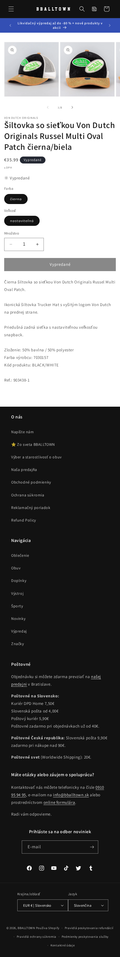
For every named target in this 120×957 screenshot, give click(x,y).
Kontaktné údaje (63, 945)
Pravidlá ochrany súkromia (37, 937)
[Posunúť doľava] (48, 107)
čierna (19, 200)
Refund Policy (23, 520)
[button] (11, 9)
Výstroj (17, 593)
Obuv (15, 567)
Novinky (18, 618)
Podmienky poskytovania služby (85, 937)
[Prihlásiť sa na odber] (92, 847)
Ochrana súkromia (27, 495)
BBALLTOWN (26, 928)
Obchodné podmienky (31, 482)
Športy (17, 605)
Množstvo (11, 233)
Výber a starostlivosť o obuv (36, 456)
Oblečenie (20, 555)
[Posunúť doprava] (72, 107)
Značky (17, 643)
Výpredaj (19, 631)
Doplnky (18, 580)
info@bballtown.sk (71, 794)
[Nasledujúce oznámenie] (110, 25)
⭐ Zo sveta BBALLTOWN (33, 444)
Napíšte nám (22, 431)
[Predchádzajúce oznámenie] (10, 25)
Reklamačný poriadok (30, 507)
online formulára (59, 802)
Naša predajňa (24, 469)
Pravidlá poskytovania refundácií (89, 928)
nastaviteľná (25, 222)
